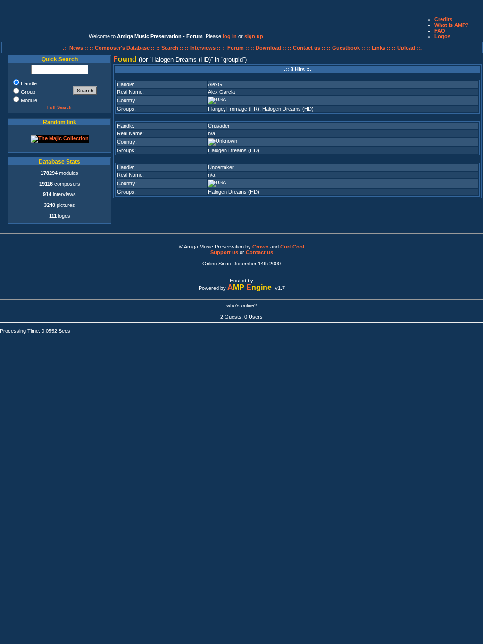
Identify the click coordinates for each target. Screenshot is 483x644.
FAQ (439, 30)
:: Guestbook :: (346, 47)
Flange (216, 109)
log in (230, 36)
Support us (224, 252)
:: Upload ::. (407, 47)
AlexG (215, 84)
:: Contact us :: (306, 47)
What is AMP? (451, 25)
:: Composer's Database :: (123, 47)
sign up (253, 36)
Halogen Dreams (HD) (288, 109)
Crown (260, 246)
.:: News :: (76, 47)
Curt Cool (292, 246)
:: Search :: (170, 47)
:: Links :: (378, 47)
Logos (442, 36)
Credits (443, 19)
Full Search (59, 107)
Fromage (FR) (242, 109)
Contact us (259, 252)
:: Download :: (269, 47)
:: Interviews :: (203, 47)
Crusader (219, 126)
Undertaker (221, 167)
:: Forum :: (236, 47)
